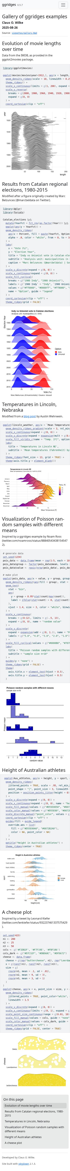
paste (44, 234)
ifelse (26, 600)
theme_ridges (14, 82)
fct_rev (33, 223)
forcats (18, 212)
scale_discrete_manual (20, 814)
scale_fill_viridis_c (19, 439)
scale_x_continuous (18, 86)
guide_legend (33, 821)
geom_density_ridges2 (19, 582)
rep (47, 560)
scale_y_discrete (16, 269)
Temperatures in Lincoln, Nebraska (27, 1121)
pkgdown (24, 1163)
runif (17, 964)
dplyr (17, 208)
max (51, 596)
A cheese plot (13, 1143)
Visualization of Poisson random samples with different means (34, 1129)
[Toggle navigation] (63, 5)
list (31, 825)
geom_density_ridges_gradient (25, 428)
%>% (29, 219)
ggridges (9, 4)
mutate (10, 223)
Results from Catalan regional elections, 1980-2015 (34, 1113)
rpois (32, 567)
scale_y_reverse (16, 89)
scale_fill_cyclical (18, 277)
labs (8, 244)
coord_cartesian (16, 104)
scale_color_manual (18, 810)
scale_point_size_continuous (24, 1014)
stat (37, 596)
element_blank (43, 460)
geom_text (12, 585)
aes (51, 75)
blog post (30, 416)
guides (10, 661)
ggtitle (10, 842)
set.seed (8, 557)
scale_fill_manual (17, 807)
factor (33, 564)
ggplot (7, 75)
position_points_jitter (38, 792)
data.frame (27, 560)
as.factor (46, 223)
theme (9, 460)
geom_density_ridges (18, 79)
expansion (47, 435)
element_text (37, 671)
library (7, 68)
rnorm (11, 971)
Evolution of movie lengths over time (28, 1105)
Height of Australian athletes (23, 1137)
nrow (39, 567)
